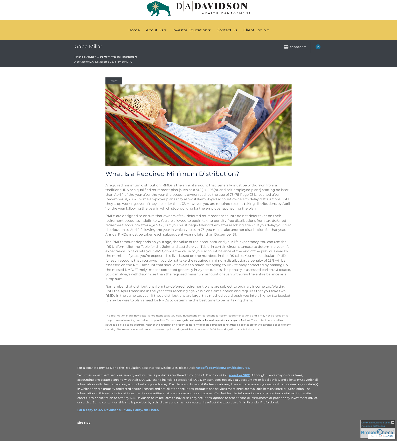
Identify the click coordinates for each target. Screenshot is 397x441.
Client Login (254, 30)
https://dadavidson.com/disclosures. (223, 368)
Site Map (84, 422)
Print (114, 81)
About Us (154, 30)
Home (134, 30)
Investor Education (189, 30)
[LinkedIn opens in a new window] (318, 48)
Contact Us (227, 30)
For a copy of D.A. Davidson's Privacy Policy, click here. (118, 410)
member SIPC (239, 375)
